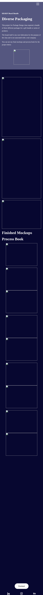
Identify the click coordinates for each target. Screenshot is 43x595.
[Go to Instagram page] (21, 593)
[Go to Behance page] (34, 593)
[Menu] (37, 4)
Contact (21, 586)
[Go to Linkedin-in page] (8, 593)
